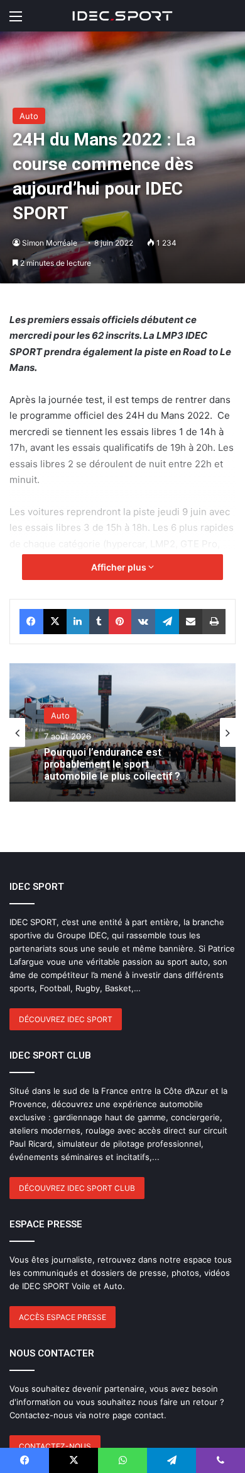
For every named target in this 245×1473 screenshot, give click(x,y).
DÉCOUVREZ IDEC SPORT (65, 1019)
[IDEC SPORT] (122, 16)
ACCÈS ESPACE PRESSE (62, 1317)
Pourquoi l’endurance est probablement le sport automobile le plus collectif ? (112, 764)
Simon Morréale (49, 242)
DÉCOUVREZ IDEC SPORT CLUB (77, 1188)
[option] (122, 732)
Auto (28, 116)
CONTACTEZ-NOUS (55, 1446)
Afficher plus (119, 567)
